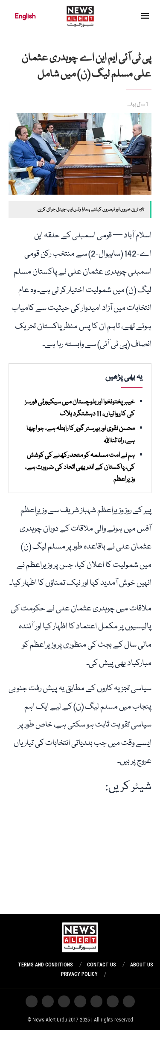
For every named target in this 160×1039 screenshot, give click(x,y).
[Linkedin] (32, 1001)
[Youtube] (80, 1001)
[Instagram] (129, 1001)
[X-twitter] (113, 1001)
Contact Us (101, 965)
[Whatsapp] (96, 1001)
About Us (141, 965)
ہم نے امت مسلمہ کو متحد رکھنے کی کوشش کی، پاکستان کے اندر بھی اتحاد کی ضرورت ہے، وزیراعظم (80, 467)
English (25, 16)
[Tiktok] (64, 1001)
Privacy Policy (79, 974)
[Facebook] (48, 1001)
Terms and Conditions (45, 965)
